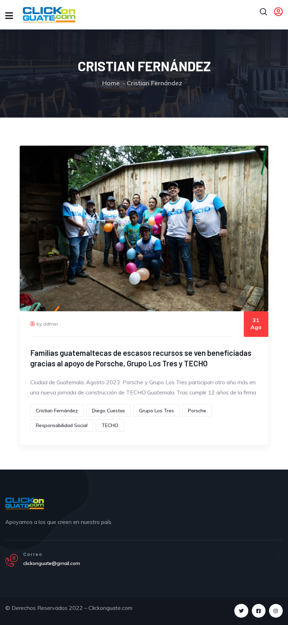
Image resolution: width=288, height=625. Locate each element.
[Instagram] (276, 611)
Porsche (197, 410)
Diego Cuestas (108, 410)
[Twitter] (241, 611)
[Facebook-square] (259, 611)
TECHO (110, 425)
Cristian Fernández (57, 410)
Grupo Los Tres (156, 410)
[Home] (24, 503)
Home (111, 83)
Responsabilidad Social (61, 425)
